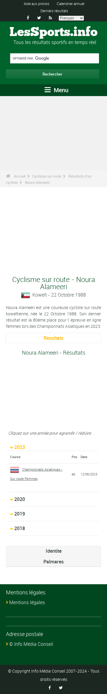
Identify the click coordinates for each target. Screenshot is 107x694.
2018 (19, 528)
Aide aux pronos (36, 3)
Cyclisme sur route (46, 176)
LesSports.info (53, 32)
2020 (19, 499)
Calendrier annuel (70, 3)
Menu (60, 90)
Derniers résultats (54, 10)
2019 (19, 513)
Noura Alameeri (37, 182)
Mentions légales (27, 602)
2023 (19, 447)
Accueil (20, 176)
